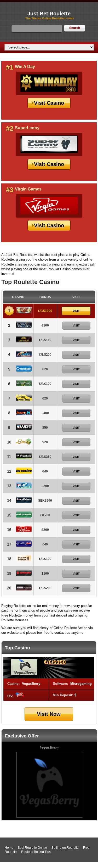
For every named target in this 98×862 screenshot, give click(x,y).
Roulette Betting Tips (36, 852)
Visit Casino (49, 103)
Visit (76, 310)
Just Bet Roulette (49, 13)
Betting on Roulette (65, 847)
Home (9, 847)
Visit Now (49, 714)
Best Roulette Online (32, 847)
